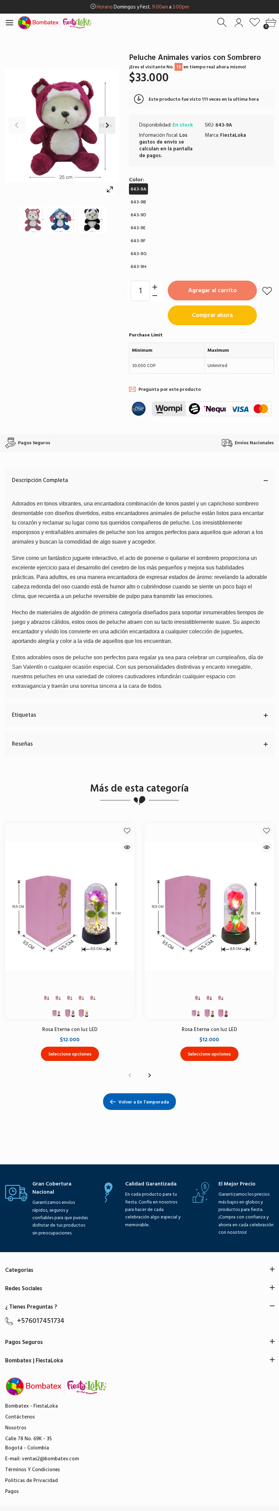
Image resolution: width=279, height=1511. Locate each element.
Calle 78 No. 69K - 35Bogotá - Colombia (28, 1443)
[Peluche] (32, 219)
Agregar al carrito (212, 290)
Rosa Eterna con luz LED (70, 1029)
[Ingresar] (239, 22)
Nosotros (15, 1428)
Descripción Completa (40, 480)
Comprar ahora (212, 315)
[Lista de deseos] (255, 22)
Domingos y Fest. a (143, 7)
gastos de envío (158, 142)
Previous (17, 125)
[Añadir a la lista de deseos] (267, 291)
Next (106, 125)
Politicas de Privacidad (31, 1480)
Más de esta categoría (139, 788)
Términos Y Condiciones (32, 1469)
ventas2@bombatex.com (50, 1459)
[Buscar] (223, 22)
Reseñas (22, 744)
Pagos (12, 1491)
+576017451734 (40, 1321)
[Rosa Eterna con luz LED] (69, 906)
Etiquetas (24, 715)
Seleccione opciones (70, 1054)
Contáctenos (20, 1417)
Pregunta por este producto (169, 389)
